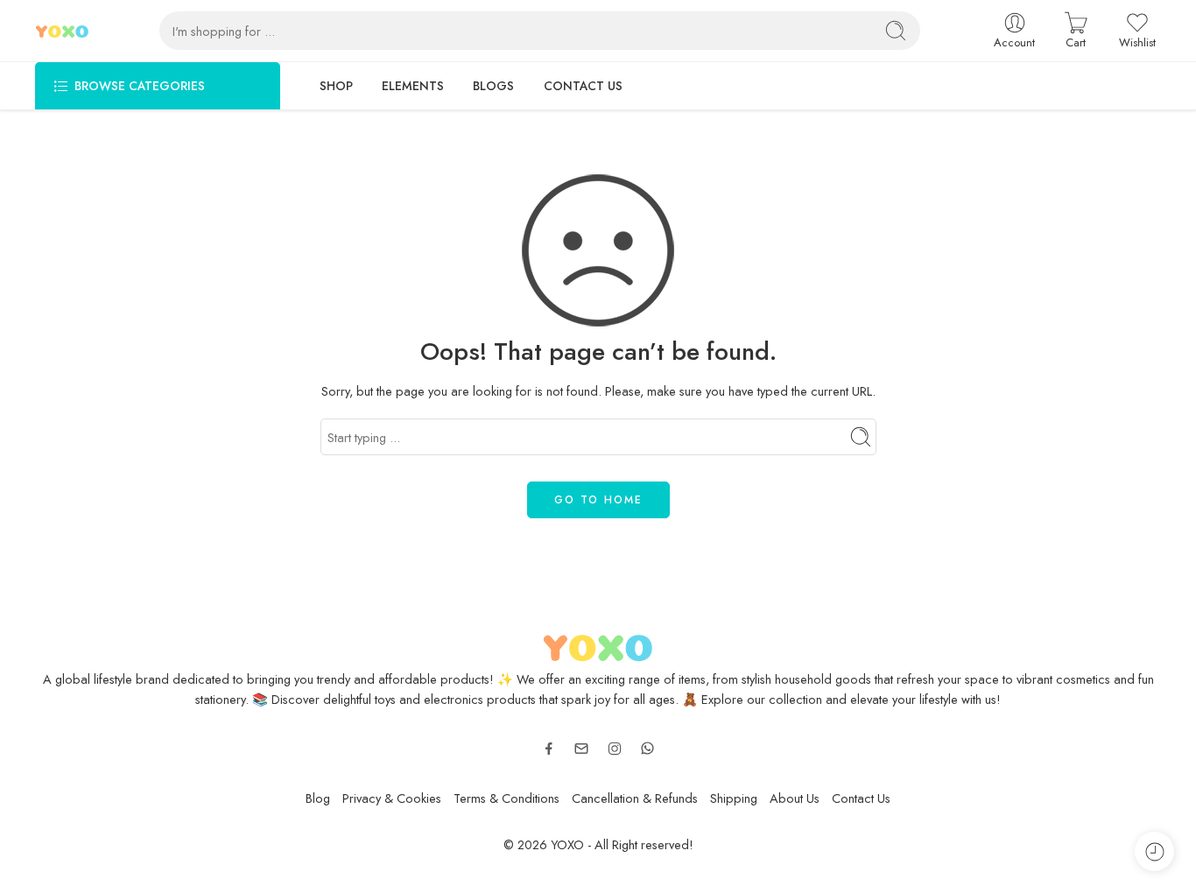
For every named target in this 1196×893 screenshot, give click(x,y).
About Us (795, 798)
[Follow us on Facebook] (549, 749)
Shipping (733, 798)
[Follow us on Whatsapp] (647, 748)
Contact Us (861, 798)
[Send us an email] (581, 748)
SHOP (336, 86)
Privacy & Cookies (391, 798)
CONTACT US (583, 86)
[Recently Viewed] (1154, 851)
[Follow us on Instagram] (615, 748)
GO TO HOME (598, 500)
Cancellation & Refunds (635, 798)
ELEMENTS (413, 86)
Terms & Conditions (506, 798)
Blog (318, 798)
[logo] (598, 645)
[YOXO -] (62, 31)
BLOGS (493, 86)
